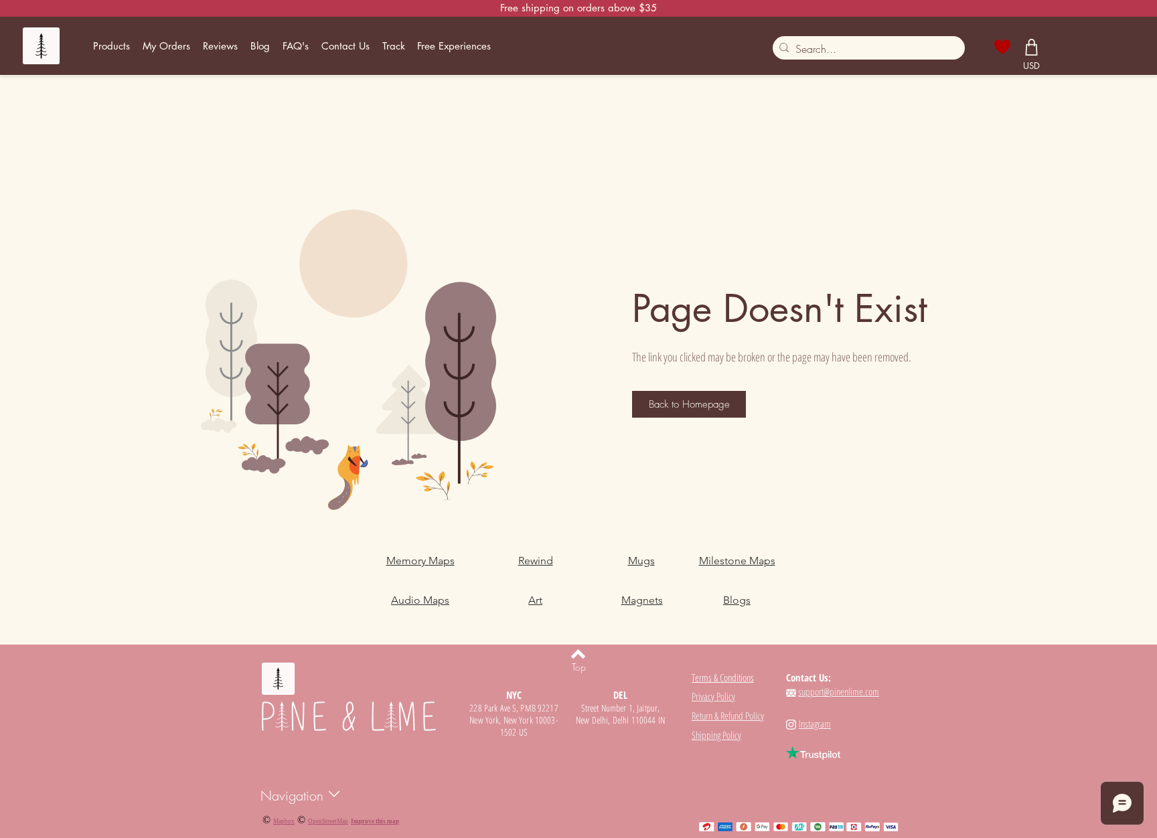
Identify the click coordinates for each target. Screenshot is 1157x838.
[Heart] (1003, 47)
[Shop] (1031, 47)
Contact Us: (808, 677)
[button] (112, 46)
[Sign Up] (1061, 45)
